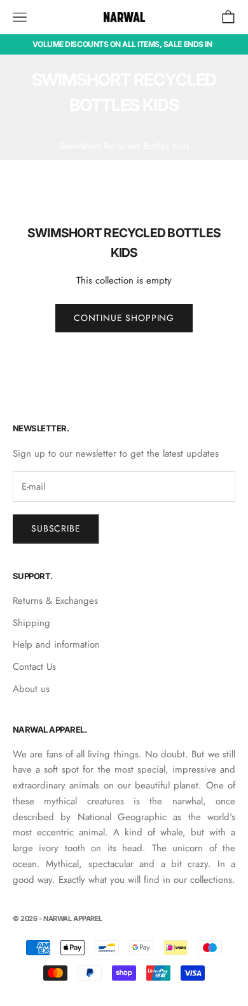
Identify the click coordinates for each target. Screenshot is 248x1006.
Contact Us (34, 667)
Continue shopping (124, 317)
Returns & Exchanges (55, 601)
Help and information (56, 644)
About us (31, 689)
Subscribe (56, 528)
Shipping (31, 623)
